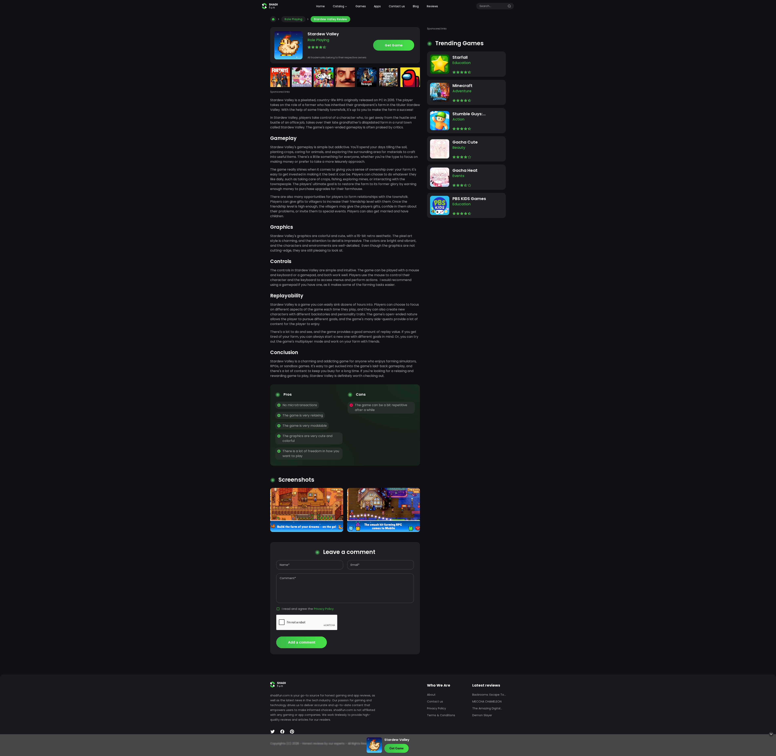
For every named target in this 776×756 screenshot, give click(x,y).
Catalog (338, 6)
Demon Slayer (482, 715)
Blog (416, 6)
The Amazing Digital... (487, 708)
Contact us (397, 6)
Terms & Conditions (441, 715)
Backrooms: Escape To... (489, 695)
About (431, 695)
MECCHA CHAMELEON (487, 701)
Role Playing (293, 19)
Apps (377, 6)
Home (320, 6)
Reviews (432, 6)
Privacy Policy (324, 609)
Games (360, 6)
